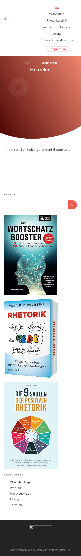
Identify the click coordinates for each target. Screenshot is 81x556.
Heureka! (40, 69)
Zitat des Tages (21, 482)
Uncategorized (20, 493)
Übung (14, 499)
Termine (16, 505)
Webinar (16, 488)
